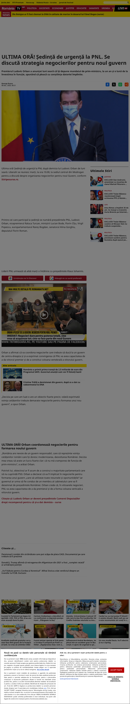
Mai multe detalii (43, 669)
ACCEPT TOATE (116, 670)
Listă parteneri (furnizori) (69, 679)
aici (45, 688)
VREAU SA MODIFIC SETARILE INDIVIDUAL (115, 679)
